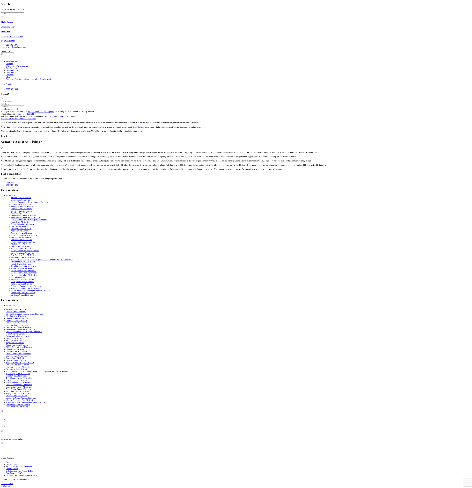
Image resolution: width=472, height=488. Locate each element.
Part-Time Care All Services (21, 213)
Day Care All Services (19, 226)
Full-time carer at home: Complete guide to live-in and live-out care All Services (42, 259)
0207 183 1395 (26, 114)
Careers (9, 462)
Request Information (9, 114)
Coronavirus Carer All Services (23, 293)
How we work (11, 61)
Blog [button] (8, 77)
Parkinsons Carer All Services (22, 279)
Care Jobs (10, 75)
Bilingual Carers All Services (22, 206)
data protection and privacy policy (41, 112)
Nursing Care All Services (21, 237)
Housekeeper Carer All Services (23, 215)
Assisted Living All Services (22, 233)
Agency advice (34, 79)
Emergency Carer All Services (22, 282)
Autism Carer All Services (21, 246)
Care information (21, 79)
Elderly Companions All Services (24, 273)
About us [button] (9, 64)
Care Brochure (11, 464)
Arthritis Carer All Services (21, 284)
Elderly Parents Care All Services (24, 235)
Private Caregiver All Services (22, 268)
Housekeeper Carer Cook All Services (25, 217)
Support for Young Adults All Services (26, 286)
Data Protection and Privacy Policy (19, 471)
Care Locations (12, 70)
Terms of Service (65, 116)
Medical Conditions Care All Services (25, 288)
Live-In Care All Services (21, 204)
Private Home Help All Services (23, 271)
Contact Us (5, 51)
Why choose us (22, 66)
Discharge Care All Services (22, 295)
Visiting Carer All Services (21, 229)
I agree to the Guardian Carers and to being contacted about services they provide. (49, 112)
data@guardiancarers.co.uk (143, 127)
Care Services (11, 68)
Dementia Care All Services (21, 209)
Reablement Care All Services (22, 257)
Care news (10, 79)
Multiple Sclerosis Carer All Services (25, 251)
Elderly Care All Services (20, 200)
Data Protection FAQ (14, 473)
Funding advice (46, 79)
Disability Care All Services (21, 244)
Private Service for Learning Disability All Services (31, 290)
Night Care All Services (20, 231)
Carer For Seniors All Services (22, 253)
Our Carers (10, 72)
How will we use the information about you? (18, 119)
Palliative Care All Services (21, 240)
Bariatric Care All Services (21, 248)
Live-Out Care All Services (21, 211)
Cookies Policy (12, 469)
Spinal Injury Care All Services (23, 262)
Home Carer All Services (20, 222)
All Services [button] (10, 195)
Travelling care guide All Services (24, 266)
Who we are (10, 66)
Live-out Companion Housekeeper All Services (29, 202)
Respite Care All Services (21, 264)
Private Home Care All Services (23, 242)
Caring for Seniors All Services (23, 224)
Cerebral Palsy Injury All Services (24, 275)
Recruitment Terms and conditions (19, 466)
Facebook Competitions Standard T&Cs (21, 475)
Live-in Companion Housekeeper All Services (29, 220)
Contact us (10, 183)
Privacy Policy (49, 116)
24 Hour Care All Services (21, 198)
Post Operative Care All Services (23, 255)
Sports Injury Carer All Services (23, 277)
